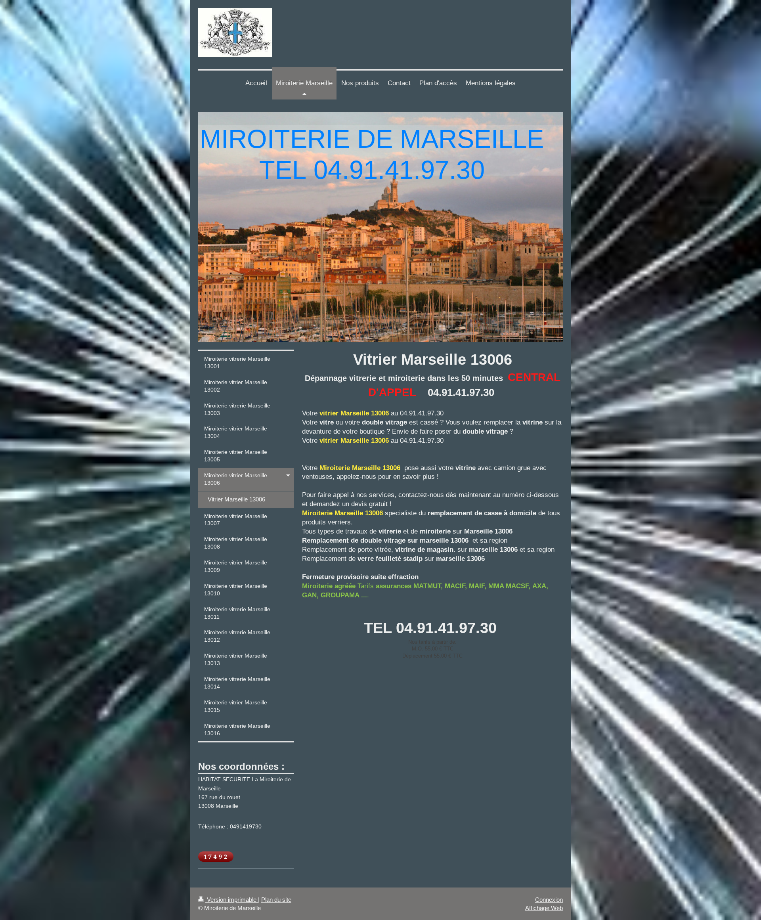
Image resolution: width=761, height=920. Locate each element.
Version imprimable (231, 899)
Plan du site (276, 899)
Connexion (549, 899)
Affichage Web (544, 908)
